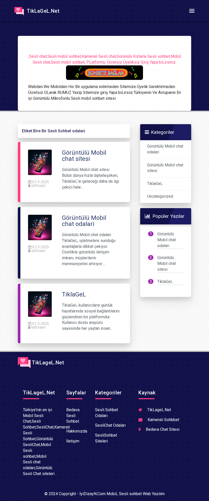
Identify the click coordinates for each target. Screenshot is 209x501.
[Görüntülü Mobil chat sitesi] (40, 162)
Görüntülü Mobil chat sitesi (165, 168)
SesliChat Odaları (110, 425)
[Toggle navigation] (191, 11)
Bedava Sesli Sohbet (73, 415)
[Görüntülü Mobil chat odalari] (40, 227)
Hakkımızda (76, 431)
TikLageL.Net (47, 363)
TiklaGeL (155, 183)
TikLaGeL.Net (42, 11)
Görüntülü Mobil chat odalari (165, 149)
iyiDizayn (38, 185)
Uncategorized (160, 196)
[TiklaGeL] (40, 303)
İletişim (72, 441)
